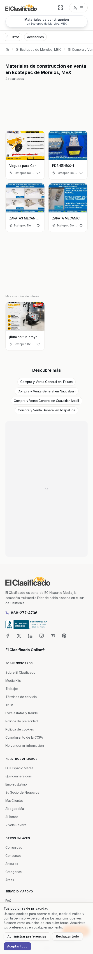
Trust (9, 705)
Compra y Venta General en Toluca (46, 382)
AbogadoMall (15, 809)
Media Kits (13, 680)
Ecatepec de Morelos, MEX (40, 49)
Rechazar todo (67, 936)
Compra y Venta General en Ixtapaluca (46, 410)
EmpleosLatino (16, 784)
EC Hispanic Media (19, 768)
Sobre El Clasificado (20, 672)
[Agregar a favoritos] (38, 173)
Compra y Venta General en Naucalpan (47, 391)
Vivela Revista (15, 825)
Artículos (11, 864)
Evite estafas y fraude (21, 713)
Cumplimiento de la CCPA (24, 737)
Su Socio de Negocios (22, 792)
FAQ (8, 901)
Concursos (13, 855)
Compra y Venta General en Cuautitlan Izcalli (46, 401)
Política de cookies (19, 729)
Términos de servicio (21, 697)
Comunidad (13, 847)
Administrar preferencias (26, 936)
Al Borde (11, 817)
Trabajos (12, 689)
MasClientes (14, 800)
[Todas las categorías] (60, 8)
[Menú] (78, 7)
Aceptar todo (17, 946)
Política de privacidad (21, 721)
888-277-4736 (24, 613)
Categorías (13, 872)
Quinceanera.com (18, 776)
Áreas (9, 880)
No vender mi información (24, 745)
